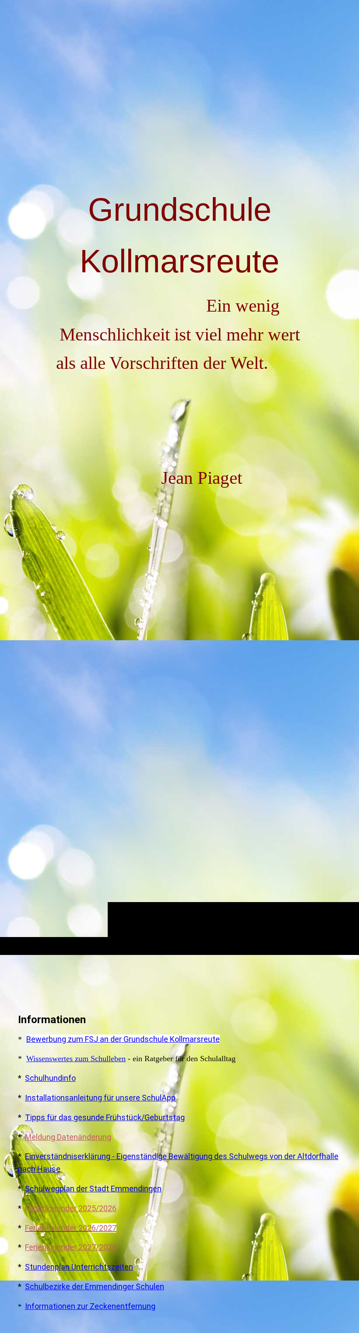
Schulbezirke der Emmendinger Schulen (94, 1286)
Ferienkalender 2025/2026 (70, 1208)
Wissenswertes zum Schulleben (76, 1058)
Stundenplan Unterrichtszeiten (79, 1266)
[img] (179, 501)
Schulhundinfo (50, 1078)
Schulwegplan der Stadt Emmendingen (93, 1188)
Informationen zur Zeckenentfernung (90, 1306)
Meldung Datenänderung (68, 1137)
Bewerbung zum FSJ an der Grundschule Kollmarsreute (123, 1039)
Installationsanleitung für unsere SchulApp (100, 1097)
